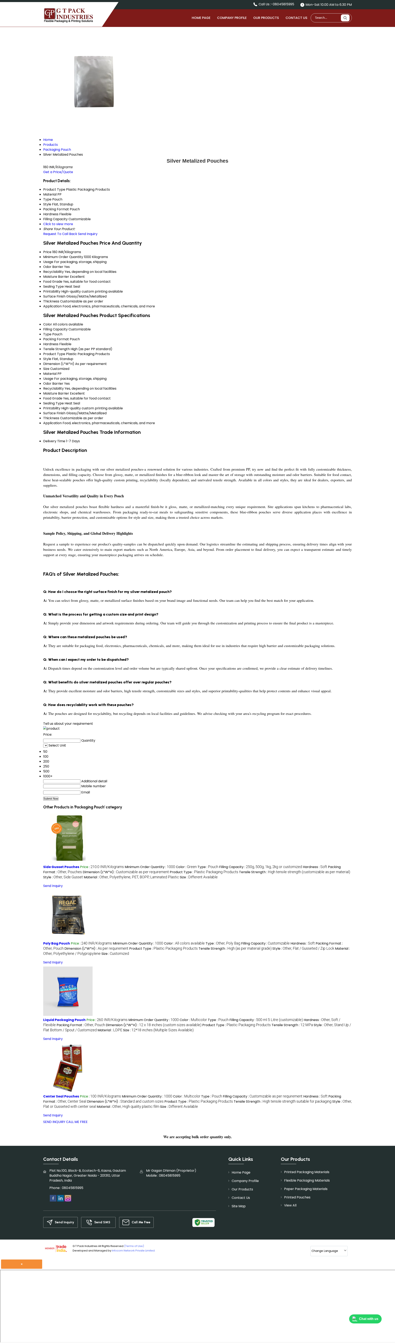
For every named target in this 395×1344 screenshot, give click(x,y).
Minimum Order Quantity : (150, 867)
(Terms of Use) (134, 1246)
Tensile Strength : (294, 872)
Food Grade (52, 281)
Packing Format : (81, 1025)
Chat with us (368, 1319)
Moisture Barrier (56, 276)
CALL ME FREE (77, 1121)
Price (47, 252)
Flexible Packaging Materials (307, 1180)
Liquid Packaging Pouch (64, 1020)
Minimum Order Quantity (63, 257)
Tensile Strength (56, 349)
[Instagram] (68, 1198)
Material (50, 373)
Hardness (50, 344)
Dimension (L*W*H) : (126, 872)
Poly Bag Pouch (56, 943)
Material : (131, 877)
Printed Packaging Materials (306, 1172)
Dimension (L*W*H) (58, 363)
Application (52, 306)
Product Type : (204, 872)
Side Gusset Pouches (61, 867)
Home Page (201, 17)
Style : (63, 877)
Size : (199, 877)
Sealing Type (53, 286)
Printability (51, 291)
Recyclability (53, 271)
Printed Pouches (297, 1197)
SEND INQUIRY (54, 1121)
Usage (48, 261)
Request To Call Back (60, 234)
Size (46, 368)
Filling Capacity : (260, 867)
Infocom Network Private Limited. (133, 1251)
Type (47, 334)
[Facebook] (53, 1198)
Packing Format (56, 339)
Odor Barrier (53, 266)
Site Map (239, 1206)
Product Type (54, 354)
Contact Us (296, 17)
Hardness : (315, 867)
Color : (186, 867)
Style (47, 359)
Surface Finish (54, 296)
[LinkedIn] (60, 1198)
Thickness (51, 301)
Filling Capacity (55, 329)
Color (47, 324)
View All (290, 1205)
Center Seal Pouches (61, 1096)
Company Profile (232, 17)
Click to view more (58, 224)
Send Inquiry (88, 234)
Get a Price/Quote (58, 172)
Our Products (266, 17)
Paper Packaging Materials (306, 1189)
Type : (208, 867)
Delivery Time (54, 441)
